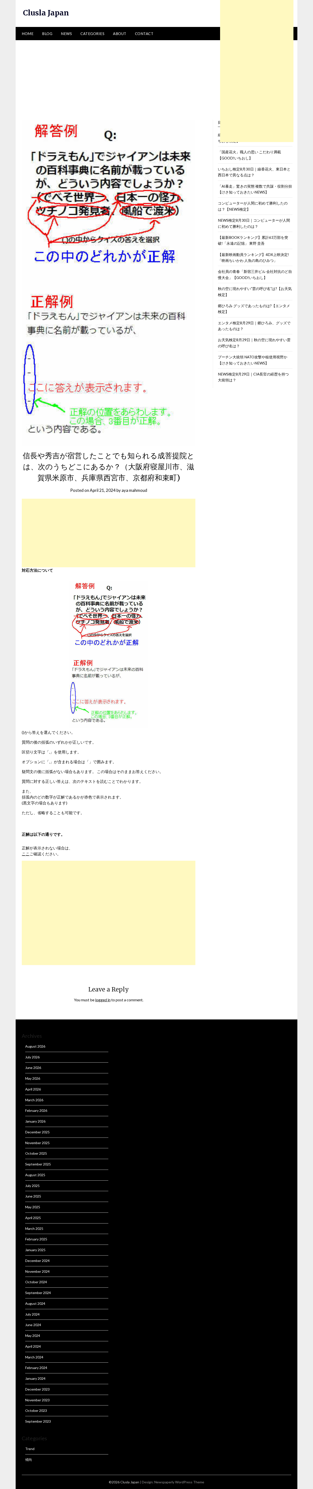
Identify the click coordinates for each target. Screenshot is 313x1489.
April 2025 (33, 1218)
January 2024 (35, 1378)
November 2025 (37, 1143)
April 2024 (33, 1346)
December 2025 (37, 1132)
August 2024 (35, 1303)
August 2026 (35, 1046)
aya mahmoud (134, 490)
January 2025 (35, 1250)
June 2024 (33, 1325)
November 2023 (37, 1400)
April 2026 (33, 1089)
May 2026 (32, 1078)
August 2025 (35, 1175)
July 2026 (32, 1057)
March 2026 (34, 1100)
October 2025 (36, 1153)
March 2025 (34, 1228)
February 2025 (36, 1239)
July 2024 (32, 1314)
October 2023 (36, 1410)
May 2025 (32, 1207)
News (66, 33)
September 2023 (38, 1421)
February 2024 (36, 1368)
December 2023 (37, 1389)
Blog (47, 33)
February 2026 (36, 1110)
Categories (92, 33)
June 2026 (33, 1067)
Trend (29, 1449)
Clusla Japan (46, 12)
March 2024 (34, 1357)
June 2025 (33, 1196)
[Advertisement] (156, 77)
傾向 (28, 1459)
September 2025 (38, 1164)
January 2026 (35, 1121)
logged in (103, 999)
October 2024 (36, 1282)
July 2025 (32, 1186)
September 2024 (38, 1293)
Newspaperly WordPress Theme (179, 1482)
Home (28, 33)
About (119, 33)
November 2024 (37, 1271)
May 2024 (32, 1335)
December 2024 (37, 1261)
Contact (144, 33)
